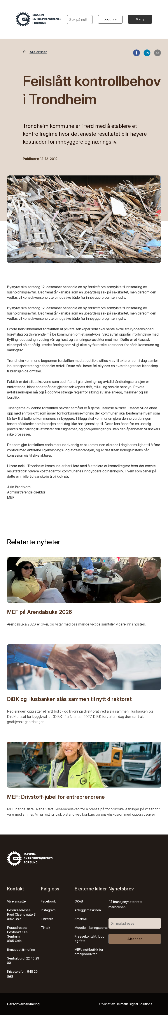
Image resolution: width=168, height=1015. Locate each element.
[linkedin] (147, 53)
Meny (140, 19)
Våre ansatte (16, 901)
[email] (157, 53)
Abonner (134, 939)
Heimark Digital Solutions (134, 1004)
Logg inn (110, 19)
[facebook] (136, 53)
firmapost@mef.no (21, 949)
